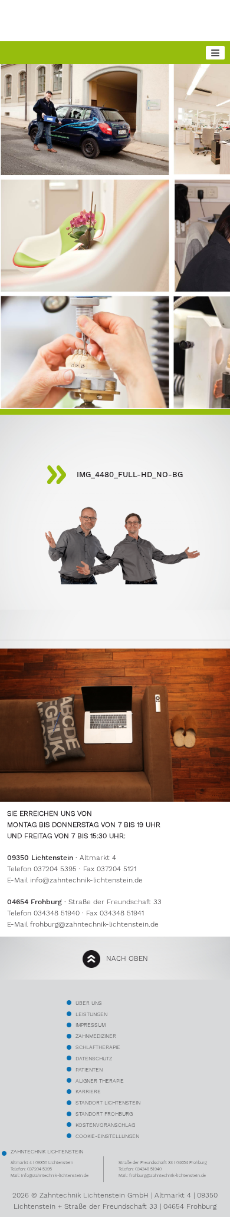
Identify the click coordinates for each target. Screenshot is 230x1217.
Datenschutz (93, 1058)
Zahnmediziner (95, 1036)
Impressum (90, 1024)
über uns (88, 1003)
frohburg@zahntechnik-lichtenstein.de (94, 924)
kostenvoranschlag (105, 1125)
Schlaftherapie (97, 1047)
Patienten (89, 1069)
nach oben (127, 958)
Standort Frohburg (104, 1113)
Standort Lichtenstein (107, 1102)
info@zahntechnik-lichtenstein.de (86, 880)
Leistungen (91, 1014)
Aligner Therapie (99, 1080)
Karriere (88, 1091)
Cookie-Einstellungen (107, 1136)
